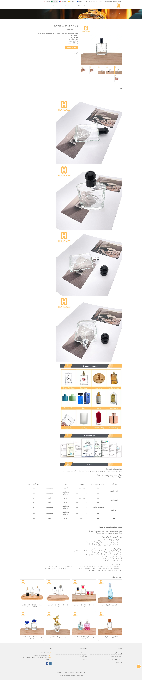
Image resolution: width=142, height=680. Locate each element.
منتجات (72, 6)
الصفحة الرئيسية (80, 6)
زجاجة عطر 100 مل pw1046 (110, 605)
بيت (118, 14)
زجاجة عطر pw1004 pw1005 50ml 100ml (32, 637)
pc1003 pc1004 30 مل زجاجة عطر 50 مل (84, 606)
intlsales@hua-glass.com (111, 1)
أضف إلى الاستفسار (71, 47)
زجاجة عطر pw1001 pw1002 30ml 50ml (84, 637)
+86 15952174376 (96, 1)
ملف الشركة (83, 653)
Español (72, 1)
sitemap (59, 672)
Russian (81, 1)
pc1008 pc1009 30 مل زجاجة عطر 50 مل (58, 606)
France (64, 1)
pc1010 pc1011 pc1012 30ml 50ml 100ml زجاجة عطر (32, 606)
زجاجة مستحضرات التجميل (114, 659)
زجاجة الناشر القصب (116, 656)
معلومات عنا (58, 6)
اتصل (64, 6)
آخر (121, 666)
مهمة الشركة (83, 656)
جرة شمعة (119, 662)
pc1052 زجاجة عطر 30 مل (110, 637)
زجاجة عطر (103, 14)
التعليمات (84, 659)
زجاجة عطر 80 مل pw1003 (58, 637)
